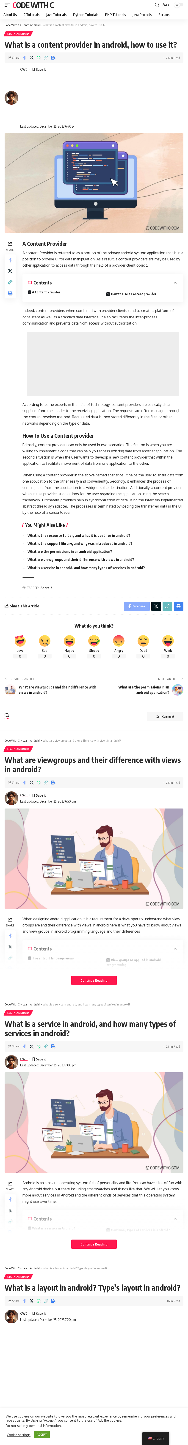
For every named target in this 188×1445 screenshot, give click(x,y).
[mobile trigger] (8, 5)
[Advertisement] (48, 98)
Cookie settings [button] (18, 1435)
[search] (157, 4)
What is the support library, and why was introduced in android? (80, 543)
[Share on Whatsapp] (38, 57)
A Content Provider (46, 292)
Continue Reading (94, 980)
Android (46, 588)
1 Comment (167, 716)
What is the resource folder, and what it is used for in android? (79, 535)
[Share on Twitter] (31, 57)
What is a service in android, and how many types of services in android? (86, 567)
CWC (24, 69)
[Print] (53, 57)
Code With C (32, 5)
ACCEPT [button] (42, 1434)
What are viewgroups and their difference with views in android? (81, 559)
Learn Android (18, 33)
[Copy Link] (45, 57)
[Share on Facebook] (24, 57)
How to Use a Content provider (133, 294)
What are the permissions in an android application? (70, 551)
